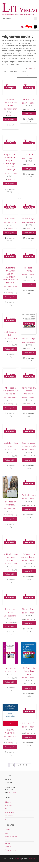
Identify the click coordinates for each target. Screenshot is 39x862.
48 (32, 68)
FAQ (6, 809)
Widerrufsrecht (8, 816)
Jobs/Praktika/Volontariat (11, 836)
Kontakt (6, 840)
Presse (6, 833)
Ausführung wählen (10, 119)
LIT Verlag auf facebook (10, 850)
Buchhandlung (8, 805)
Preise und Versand (10, 812)
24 (29, 68)
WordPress (18, 859)
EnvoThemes (31, 859)
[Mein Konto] (22, 27)
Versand (10, 115)
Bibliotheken (8, 802)
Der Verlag (7, 829)
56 (26, 765)
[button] (10, 126)
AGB (6, 819)
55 (23, 765)
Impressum (7, 843)
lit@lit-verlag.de (12, 792)
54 (21, 765)
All (35, 68)
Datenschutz (8, 847)
